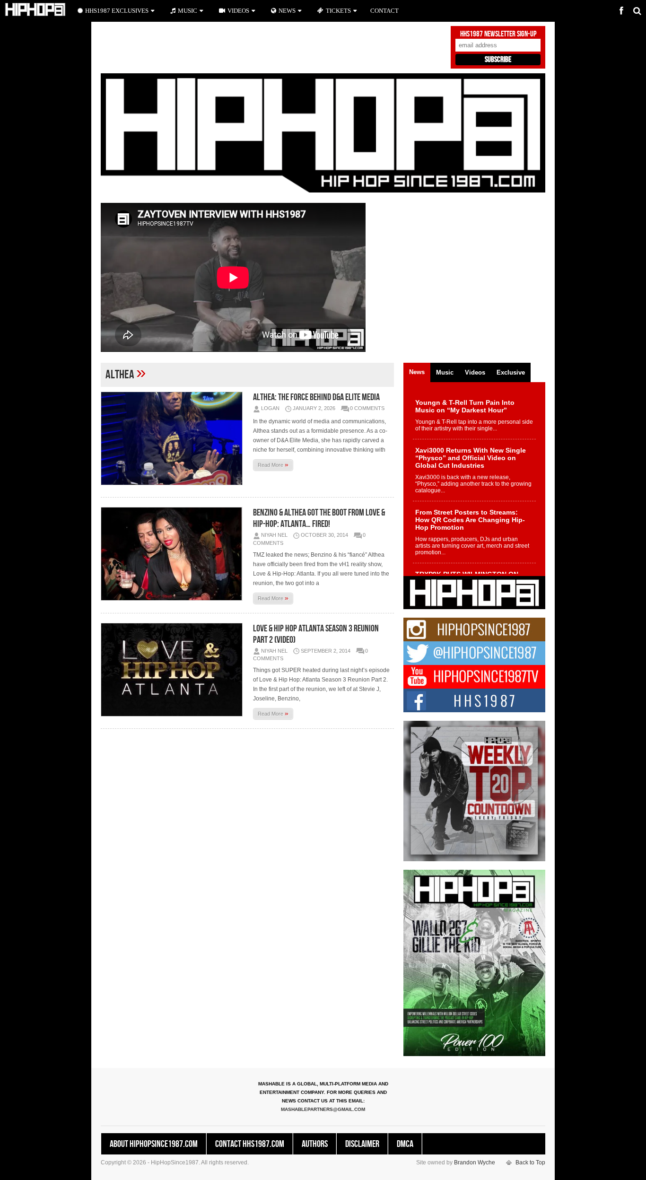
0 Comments (367, 408)
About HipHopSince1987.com (154, 1144)
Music (187, 10)
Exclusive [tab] (511, 372)
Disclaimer (362, 1144)
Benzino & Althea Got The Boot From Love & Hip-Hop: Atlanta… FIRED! (319, 518)
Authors (315, 1144)
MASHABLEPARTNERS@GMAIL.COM (323, 1109)
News (287, 10)
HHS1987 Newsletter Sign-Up (498, 34)
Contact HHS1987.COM (249, 1144)
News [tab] (417, 372)
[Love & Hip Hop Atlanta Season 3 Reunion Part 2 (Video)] (174, 670)
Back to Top (530, 1162)
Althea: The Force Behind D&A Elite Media (316, 397)
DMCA (405, 1144)
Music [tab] (445, 372)
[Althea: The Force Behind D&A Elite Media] (174, 438)
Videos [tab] (475, 372)
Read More (273, 464)
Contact (384, 10)
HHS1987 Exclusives (116, 10)
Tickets (338, 10)
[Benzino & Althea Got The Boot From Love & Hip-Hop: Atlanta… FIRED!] (174, 554)
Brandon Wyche (474, 1162)
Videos (238, 10)
